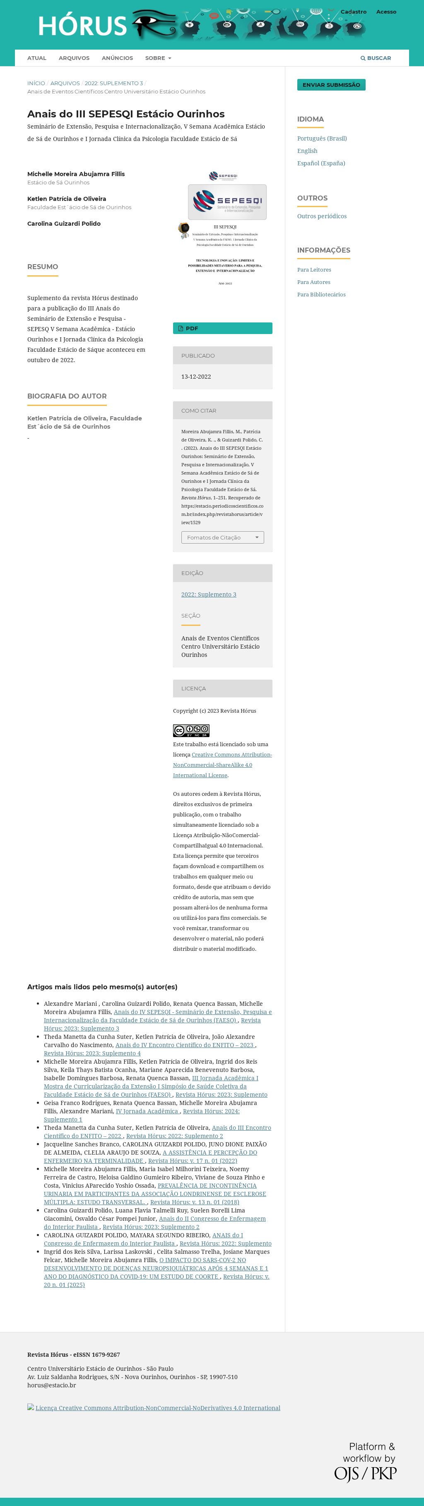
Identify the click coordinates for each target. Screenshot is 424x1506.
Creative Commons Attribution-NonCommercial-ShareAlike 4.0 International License (222, 765)
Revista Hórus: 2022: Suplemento (226, 1243)
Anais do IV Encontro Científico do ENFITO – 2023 (185, 1045)
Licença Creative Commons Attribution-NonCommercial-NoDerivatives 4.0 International (158, 1408)
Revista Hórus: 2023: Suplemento (221, 1094)
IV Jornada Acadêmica (148, 1111)
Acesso (386, 11)
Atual (36, 58)
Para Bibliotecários (321, 294)
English (307, 151)
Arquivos (74, 58)
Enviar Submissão (331, 84)
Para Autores (313, 282)
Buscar (378, 58)
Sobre (156, 58)
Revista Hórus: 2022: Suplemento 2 (174, 1136)
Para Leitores (314, 269)
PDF (191, 328)
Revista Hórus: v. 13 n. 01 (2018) (194, 1202)
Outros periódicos (322, 216)
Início (36, 83)
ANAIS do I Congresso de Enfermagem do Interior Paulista (143, 1239)
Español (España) (321, 163)
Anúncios (117, 58)
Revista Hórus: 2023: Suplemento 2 (151, 1227)
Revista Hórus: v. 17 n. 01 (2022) (192, 1161)
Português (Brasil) (322, 138)
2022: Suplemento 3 (114, 83)
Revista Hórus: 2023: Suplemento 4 (92, 1053)
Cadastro (354, 11)
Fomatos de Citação (214, 537)
